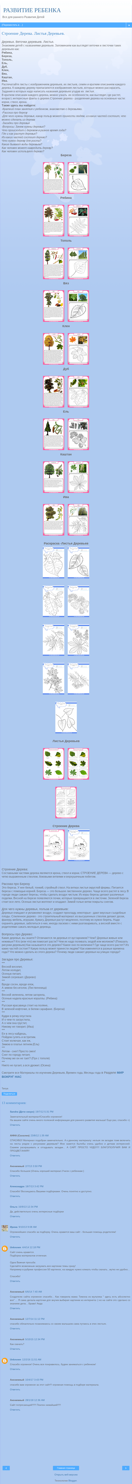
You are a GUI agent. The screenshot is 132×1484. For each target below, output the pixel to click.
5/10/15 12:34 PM (35, 1339)
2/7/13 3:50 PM (33, 1166)
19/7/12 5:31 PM (44, 1111)
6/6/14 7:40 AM (33, 1291)
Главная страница (66, 1468)
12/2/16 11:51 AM (31, 1359)
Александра (17, 1186)
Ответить (15, 1124)
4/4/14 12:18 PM (31, 1247)
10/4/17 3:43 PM (34, 1379)
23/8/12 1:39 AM (40, 1135)
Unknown (15, 1247)
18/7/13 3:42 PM (34, 1186)
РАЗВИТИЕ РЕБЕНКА (31, 10)
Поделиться (9, 1094)
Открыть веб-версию (66, 1474)
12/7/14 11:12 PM (35, 1319)
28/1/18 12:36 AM (35, 1400)
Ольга (13, 1206)
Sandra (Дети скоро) (22, 1111)
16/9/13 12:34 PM (28, 1206)
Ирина (14, 1227)
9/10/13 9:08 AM (28, 1227)
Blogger (72, 1480)
